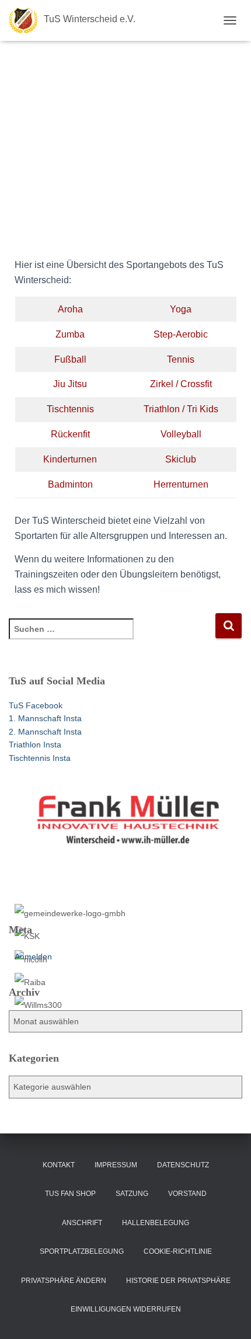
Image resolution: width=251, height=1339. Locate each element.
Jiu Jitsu (70, 384)
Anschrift (82, 1223)
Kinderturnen (70, 459)
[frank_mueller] (128, 841)
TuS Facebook (35, 705)
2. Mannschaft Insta (45, 731)
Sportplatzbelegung (82, 1251)
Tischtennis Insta (40, 758)
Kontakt (59, 1165)
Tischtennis (70, 409)
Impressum (116, 1165)
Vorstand (187, 1194)
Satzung (132, 1194)
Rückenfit (70, 434)
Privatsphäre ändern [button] (63, 1281)
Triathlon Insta (35, 744)
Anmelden (33, 956)
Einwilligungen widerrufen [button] (126, 1309)
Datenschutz (183, 1165)
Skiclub (180, 459)
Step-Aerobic (181, 334)
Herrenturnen (181, 484)
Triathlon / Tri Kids (181, 409)
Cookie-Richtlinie (178, 1251)
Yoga (180, 309)
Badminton (70, 484)
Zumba (70, 334)
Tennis (180, 359)
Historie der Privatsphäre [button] (178, 1281)
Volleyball (181, 434)
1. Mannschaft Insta (45, 718)
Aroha (70, 309)
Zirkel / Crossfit (181, 384)
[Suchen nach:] (112, 636)
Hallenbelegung (155, 1223)
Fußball (70, 359)
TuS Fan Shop (70, 1194)
